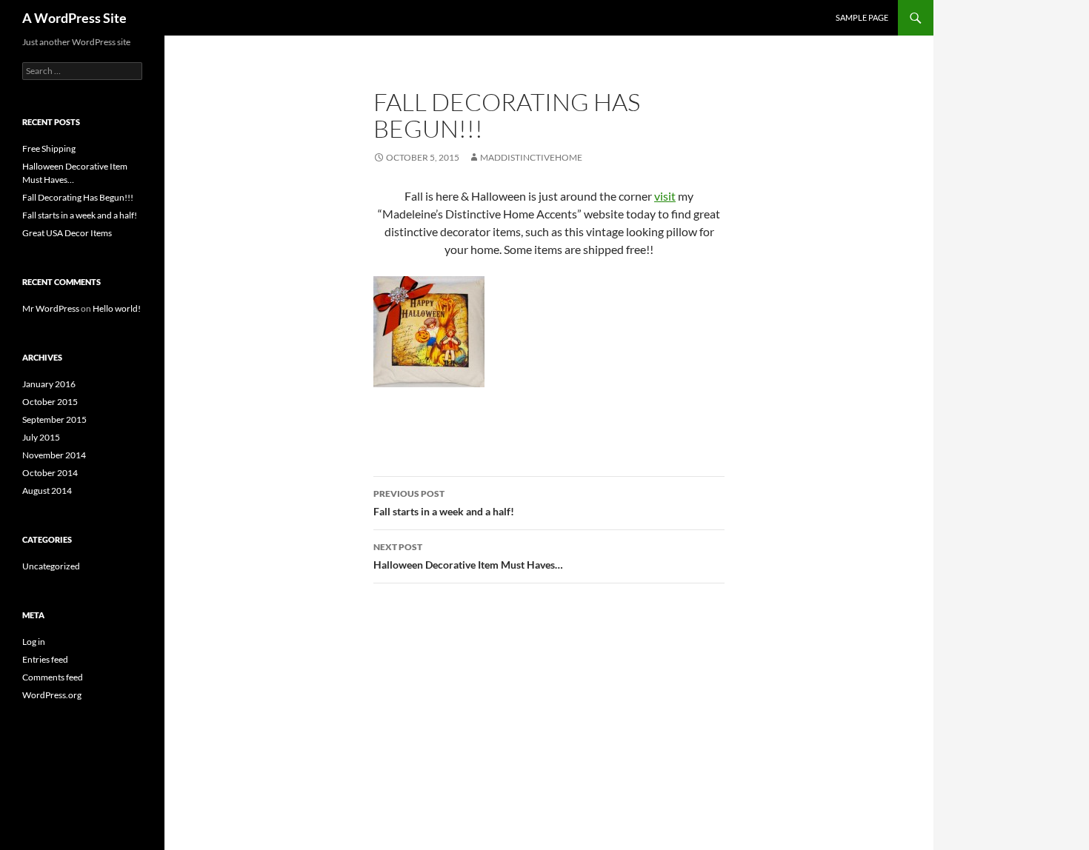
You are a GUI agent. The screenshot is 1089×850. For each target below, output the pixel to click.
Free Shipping (49, 148)
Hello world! (117, 308)
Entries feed (45, 659)
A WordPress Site (74, 18)
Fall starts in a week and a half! (443, 503)
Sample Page (862, 17)
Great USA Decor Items (67, 232)
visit (665, 196)
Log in (33, 641)
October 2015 (50, 401)
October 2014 (50, 472)
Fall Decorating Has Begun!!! (77, 197)
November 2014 (54, 455)
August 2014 (47, 490)
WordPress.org (51, 694)
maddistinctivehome (531, 157)
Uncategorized (51, 566)
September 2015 (54, 419)
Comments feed (52, 677)
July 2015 (41, 437)
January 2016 (49, 383)
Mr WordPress (50, 308)
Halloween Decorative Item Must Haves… (468, 556)
